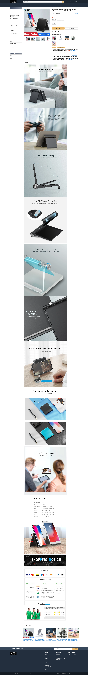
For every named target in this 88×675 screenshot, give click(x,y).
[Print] (55, 31)
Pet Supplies (58, 654)
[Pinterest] (58, 31)
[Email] (54, 31)
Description (26, 62)
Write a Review (76, 13)
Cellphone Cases (13, 28)
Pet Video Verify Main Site (48, 666)
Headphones (12, 30)
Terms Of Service (47, 658)
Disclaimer (46, 654)
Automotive (12, 20)
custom (11, 55)
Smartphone (12, 38)
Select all (54, 47)
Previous (24, 38)
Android (12, 27)
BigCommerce (24, 673)
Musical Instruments (13, 45)
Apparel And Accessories (14, 18)
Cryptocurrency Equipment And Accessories (14, 16)
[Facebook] (52, 31)
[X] (57, 31)
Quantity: (53, 23)
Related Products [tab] (27, 625)
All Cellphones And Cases (14, 25)
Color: (54, 19)
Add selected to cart (61, 47)
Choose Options (72, 50)
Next (49, 38)
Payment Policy (47, 665)
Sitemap (46, 669)
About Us (46, 662)
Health (11, 41)
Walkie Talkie (12, 39)
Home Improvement (13, 43)
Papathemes (33, 673)
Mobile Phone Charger (14, 33)
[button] (71, 28)
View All (11, 58)
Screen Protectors (13, 36)
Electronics (12, 13)
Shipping (46, 657)
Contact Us (46, 661)
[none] (37, 22)
